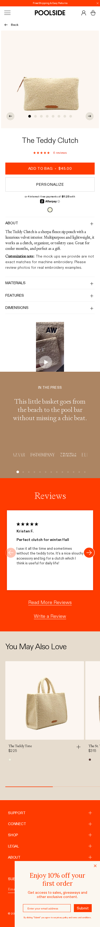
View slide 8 (70, 116)
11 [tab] (72, 472)
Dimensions (17, 307)
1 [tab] (16, 472)
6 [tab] (44, 472)
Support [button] (17, 813)
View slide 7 (64, 116)
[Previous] (10, 116)
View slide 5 (53, 116)
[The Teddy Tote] (44, 700)
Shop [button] (13, 835)
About (11, 223)
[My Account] (83, 12)
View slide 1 (29, 116)
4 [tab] (33, 472)
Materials (15, 283)
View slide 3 (41, 116)
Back (14, 24)
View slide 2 (35, 116)
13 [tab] (83, 472)
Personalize (50, 184)
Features (14, 295)
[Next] (90, 116)
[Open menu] (12, 12)
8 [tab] (55, 472)
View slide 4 (47, 116)
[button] (41, 152)
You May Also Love (35, 647)
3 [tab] (27, 472)
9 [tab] (61, 472)
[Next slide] (89, 552)
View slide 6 (59, 116)
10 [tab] (66, 472)
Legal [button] (13, 846)
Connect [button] (17, 824)
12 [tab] (78, 472)
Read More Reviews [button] (50, 602)
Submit (83, 908)
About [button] (14, 857)
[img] (27, 524)
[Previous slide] (11, 552)
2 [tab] (22, 472)
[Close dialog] (95, 865)
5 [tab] (38, 472)
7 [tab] (50, 472)
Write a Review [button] (50, 616)
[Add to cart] (80, 747)
